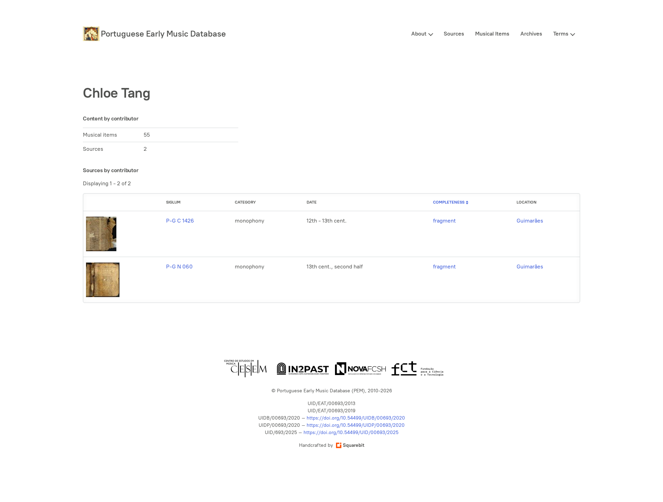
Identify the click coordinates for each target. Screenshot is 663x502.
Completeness (448, 202)
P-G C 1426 (180, 220)
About (418, 33)
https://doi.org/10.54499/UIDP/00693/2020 (356, 425)
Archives (531, 33)
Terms (560, 33)
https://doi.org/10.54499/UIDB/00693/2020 (356, 418)
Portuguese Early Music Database (163, 34)
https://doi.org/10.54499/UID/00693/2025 (351, 432)
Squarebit (353, 445)
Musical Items (492, 33)
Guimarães (530, 220)
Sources (454, 33)
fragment (444, 220)
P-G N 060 (179, 266)
